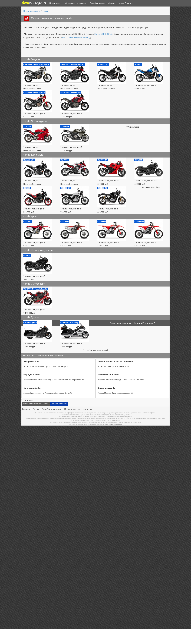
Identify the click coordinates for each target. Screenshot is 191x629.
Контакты (87, 409)
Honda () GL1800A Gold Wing (76, 37)
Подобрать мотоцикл (52, 409)
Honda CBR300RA (103, 34)
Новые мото (54, 3)
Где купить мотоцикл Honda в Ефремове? (132, 323)
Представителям (72, 409)
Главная (26, 409)
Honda (45, 11)
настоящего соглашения (114, 424)
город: (126, 3)
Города (36, 409)
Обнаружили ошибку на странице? (36, 404)
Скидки (111, 3)
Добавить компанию (59, 404)
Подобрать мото (97, 3)
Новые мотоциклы (31, 11)
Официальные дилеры (75, 3)
